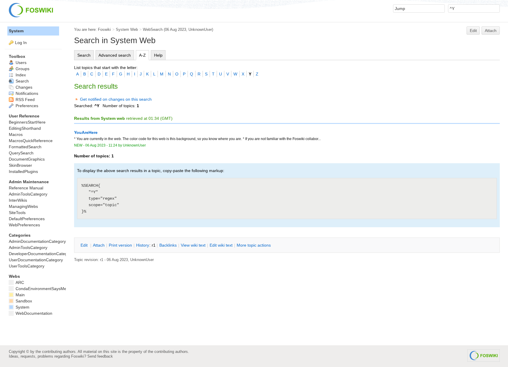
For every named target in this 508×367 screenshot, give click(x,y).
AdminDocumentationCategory (37, 241)
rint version (120, 245)
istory (142, 245)
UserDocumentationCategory (36, 259)
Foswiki (104, 29)
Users (20, 62)
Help (158, 55)
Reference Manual (26, 188)
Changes (23, 87)
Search (84, 55)
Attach (491, 30)
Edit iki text (221, 245)
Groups (21, 68)
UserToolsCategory (26, 266)
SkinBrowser (20, 165)
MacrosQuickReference (31, 140)
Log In (21, 42)
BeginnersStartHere (27, 122)
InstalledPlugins (23, 171)
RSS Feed (24, 99)
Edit (473, 30)
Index (20, 75)
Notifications (26, 93)
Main (19, 294)
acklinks (168, 245)
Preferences (26, 105)
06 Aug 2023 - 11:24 (101, 145)
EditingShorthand (25, 128)
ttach (99, 245)
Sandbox (23, 301)
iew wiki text (193, 245)
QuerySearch (21, 153)
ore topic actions (254, 245)
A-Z (142, 55)
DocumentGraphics (27, 159)
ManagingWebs (23, 206)
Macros (16, 134)
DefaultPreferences (27, 218)
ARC (19, 282)
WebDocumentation (33, 313)
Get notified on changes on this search (116, 99)
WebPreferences (24, 225)
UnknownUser (200, 29)
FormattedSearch (25, 146)
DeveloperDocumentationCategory (41, 253)
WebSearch (153, 29)
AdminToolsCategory (28, 194)
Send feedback (100, 356)
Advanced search (114, 55)
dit (85, 245)
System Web (127, 29)
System (16, 30)
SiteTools (17, 212)
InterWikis (18, 200)
